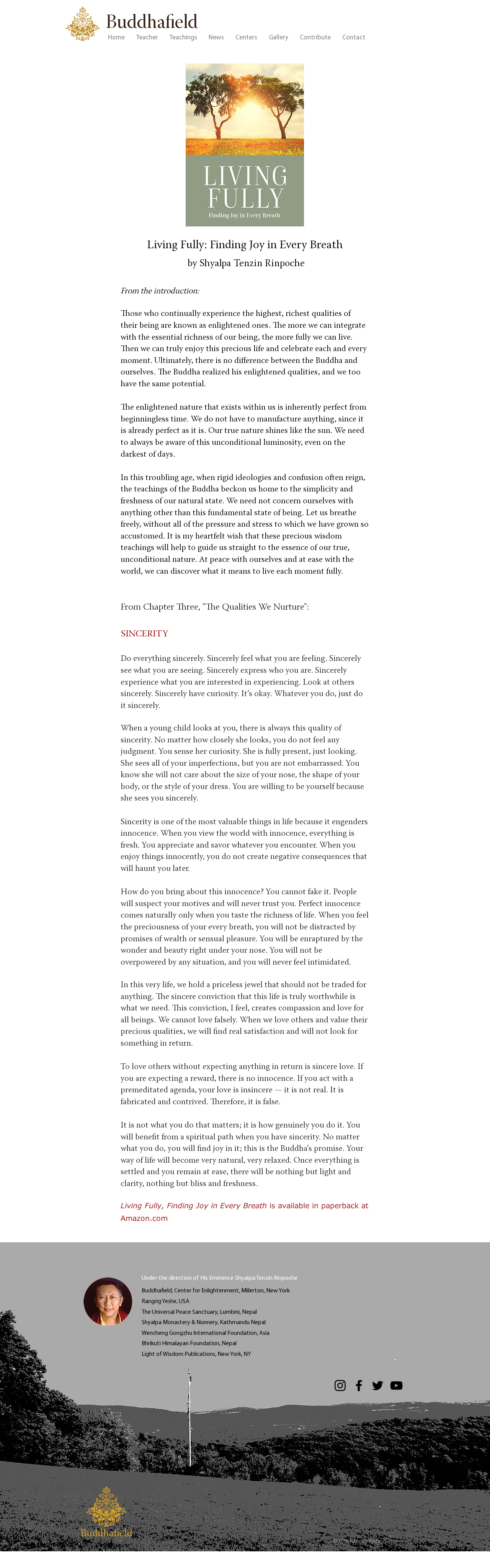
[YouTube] (396, 1385)
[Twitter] (377, 1385)
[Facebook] (358, 1385)
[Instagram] (340, 1385)
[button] (147, 38)
